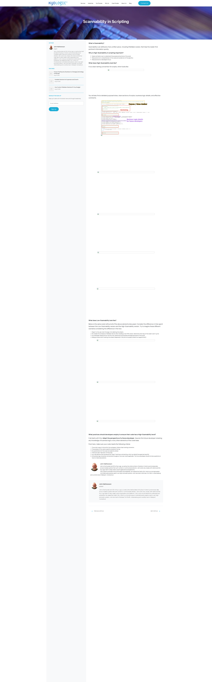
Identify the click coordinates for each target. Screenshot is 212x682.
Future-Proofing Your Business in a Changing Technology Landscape (69, 72)
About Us (123, 3)
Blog (130, 3)
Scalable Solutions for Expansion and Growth (66, 79)
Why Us (107, 3)
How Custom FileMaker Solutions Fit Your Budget (67, 87)
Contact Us (144, 3)
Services (83, 3)
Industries (90, 3)
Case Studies (115, 3)
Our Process (99, 3)
